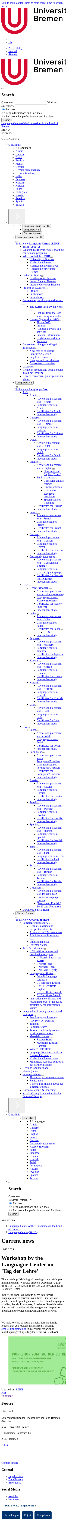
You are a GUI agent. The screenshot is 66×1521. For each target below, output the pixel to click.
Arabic (19, 150)
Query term (8, 102)
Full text (10, 109)
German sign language (27, 169)
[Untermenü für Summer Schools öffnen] (42, 1075)
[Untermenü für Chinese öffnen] (40, 418)
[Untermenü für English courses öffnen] (55, 478)
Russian (19, 195)
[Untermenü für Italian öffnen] (37, 614)
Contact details (9, 1462)
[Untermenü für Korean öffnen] (39, 661)
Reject (27, 1515)
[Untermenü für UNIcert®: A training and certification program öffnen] (54, 955)
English (19, 160)
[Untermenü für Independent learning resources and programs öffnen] (34, 1015)
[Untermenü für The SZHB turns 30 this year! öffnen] (31, 310)
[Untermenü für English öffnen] (39, 462)
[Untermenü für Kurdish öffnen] (40, 683)
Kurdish (19, 185)
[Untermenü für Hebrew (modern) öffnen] (50, 588)
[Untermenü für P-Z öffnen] (28, 727)
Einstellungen (11, 1515)
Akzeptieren (43, 1515)
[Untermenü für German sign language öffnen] (56, 557)
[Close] (16, 241)
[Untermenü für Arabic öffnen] (38, 396)
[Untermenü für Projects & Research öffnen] (46, 288)
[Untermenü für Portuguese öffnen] (43, 752)
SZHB (19, 1389)
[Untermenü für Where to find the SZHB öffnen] (51, 257)
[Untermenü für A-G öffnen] (29, 393)
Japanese (20, 179)
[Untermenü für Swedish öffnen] (40, 803)
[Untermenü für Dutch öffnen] (37, 440)
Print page (7, 1395)
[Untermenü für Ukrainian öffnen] (42, 888)
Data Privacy (15, 1479)
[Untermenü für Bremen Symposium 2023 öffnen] (60, 320)
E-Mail (5, 1444)
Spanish (19, 201)
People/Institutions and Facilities (23, 112)
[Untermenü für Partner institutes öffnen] (42, 276)
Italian (18, 176)
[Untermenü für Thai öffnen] (36, 847)
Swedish (20, 198)
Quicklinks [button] (14, 1114)
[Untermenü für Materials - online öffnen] (50, 1037)
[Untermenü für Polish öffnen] (37, 730)
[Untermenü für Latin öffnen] (36, 705)
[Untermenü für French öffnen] (38, 513)
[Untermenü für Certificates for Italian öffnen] (62, 629)
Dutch (18, 157)
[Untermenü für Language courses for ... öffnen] (50, 923)
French (19, 163)
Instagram (13, 1499)
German (19, 166)
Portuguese (21, 191)
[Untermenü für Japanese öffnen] (40, 639)
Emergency (14, 1482)
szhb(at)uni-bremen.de (13, 1328)
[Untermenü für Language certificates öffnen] (54, 974)
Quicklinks (14, 144)
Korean (19, 182)
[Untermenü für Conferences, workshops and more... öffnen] (24, 304)
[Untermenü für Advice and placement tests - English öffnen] (53, 468)
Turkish (19, 204)
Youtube (13, 1496)
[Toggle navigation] (2, 88)
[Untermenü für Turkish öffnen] (39, 866)
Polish (18, 188)
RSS (4, 1392)
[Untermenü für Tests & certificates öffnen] (44, 949)
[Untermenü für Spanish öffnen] (39, 825)
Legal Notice (15, 1476)
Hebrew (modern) (25, 173)
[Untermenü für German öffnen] (40, 535)
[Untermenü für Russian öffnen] (39, 781)
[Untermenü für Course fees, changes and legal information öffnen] (36, 348)
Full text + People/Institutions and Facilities (29, 116)
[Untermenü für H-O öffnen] (29, 585)
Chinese (19, 154)
